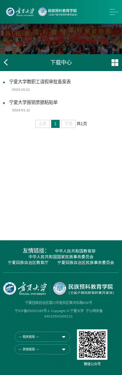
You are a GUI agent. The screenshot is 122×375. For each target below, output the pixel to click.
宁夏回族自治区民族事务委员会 (85, 263)
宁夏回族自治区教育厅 (28, 263)
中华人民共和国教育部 (75, 251)
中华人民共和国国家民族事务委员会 (61, 257)
